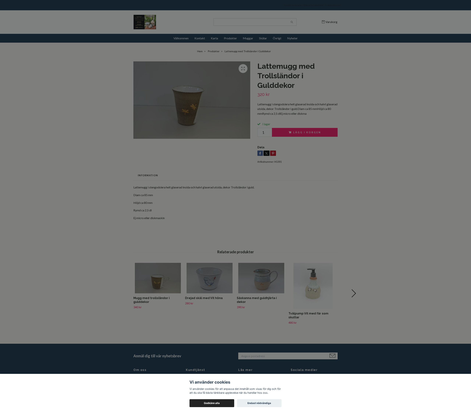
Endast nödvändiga (259, 403)
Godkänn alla (212, 403)
